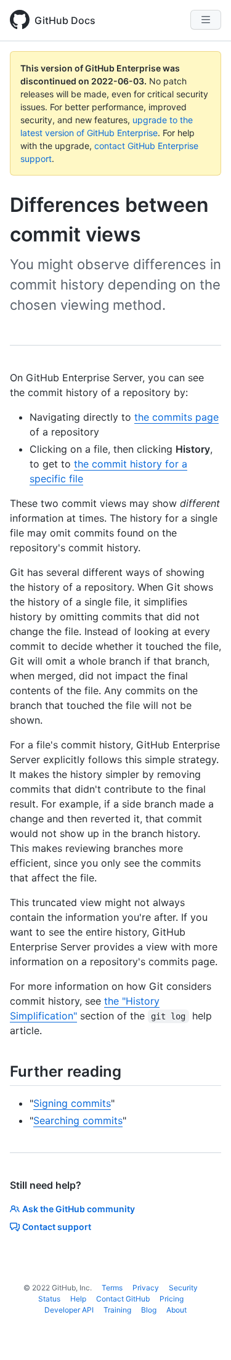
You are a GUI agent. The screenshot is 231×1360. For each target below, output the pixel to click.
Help (78, 1298)
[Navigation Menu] (205, 20)
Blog (148, 1309)
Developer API (69, 1309)
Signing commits (72, 1103)
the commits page (176, 417)
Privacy (145, 1287)
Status (49, 1298)
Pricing (172, 1298)
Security (183, 1287)
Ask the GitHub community (78, 1209)
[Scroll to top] (204, 1333)
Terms (112, 1287)
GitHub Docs (64, 20)
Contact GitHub (123, 1298)
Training (117, 1309)
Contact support (56, 1226)
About (176, 1309)
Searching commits (78, 1120)
